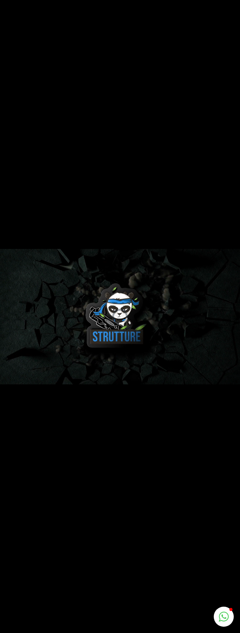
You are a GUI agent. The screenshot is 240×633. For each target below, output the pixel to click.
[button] (224, 617)
